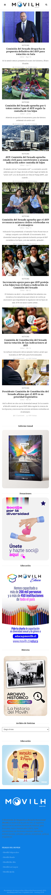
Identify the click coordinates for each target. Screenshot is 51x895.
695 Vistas (31, 244)
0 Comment (18, 67)
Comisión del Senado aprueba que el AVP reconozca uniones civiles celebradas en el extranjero (25, 222)
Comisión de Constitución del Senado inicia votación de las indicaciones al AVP (25, 343)
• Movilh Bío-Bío (9, 862)
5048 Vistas (31, 67)
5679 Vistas (31, 306)
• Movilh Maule (8, 857)
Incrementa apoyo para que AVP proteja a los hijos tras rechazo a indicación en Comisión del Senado (25, 285)
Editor (22, 57)
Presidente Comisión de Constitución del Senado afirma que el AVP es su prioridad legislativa (25, 394)
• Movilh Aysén (8, 872)
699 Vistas (31, 416)
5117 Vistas (31, 124)
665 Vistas (31, 358)
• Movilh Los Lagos (10, 867)
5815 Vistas (31, 181)
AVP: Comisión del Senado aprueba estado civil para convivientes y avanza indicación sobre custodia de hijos (25, 160)
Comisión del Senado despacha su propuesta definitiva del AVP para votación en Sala (25, 51)
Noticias (25, 45)
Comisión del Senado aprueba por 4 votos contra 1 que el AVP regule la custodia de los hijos (25, 108)
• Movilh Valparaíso (10, 852)
